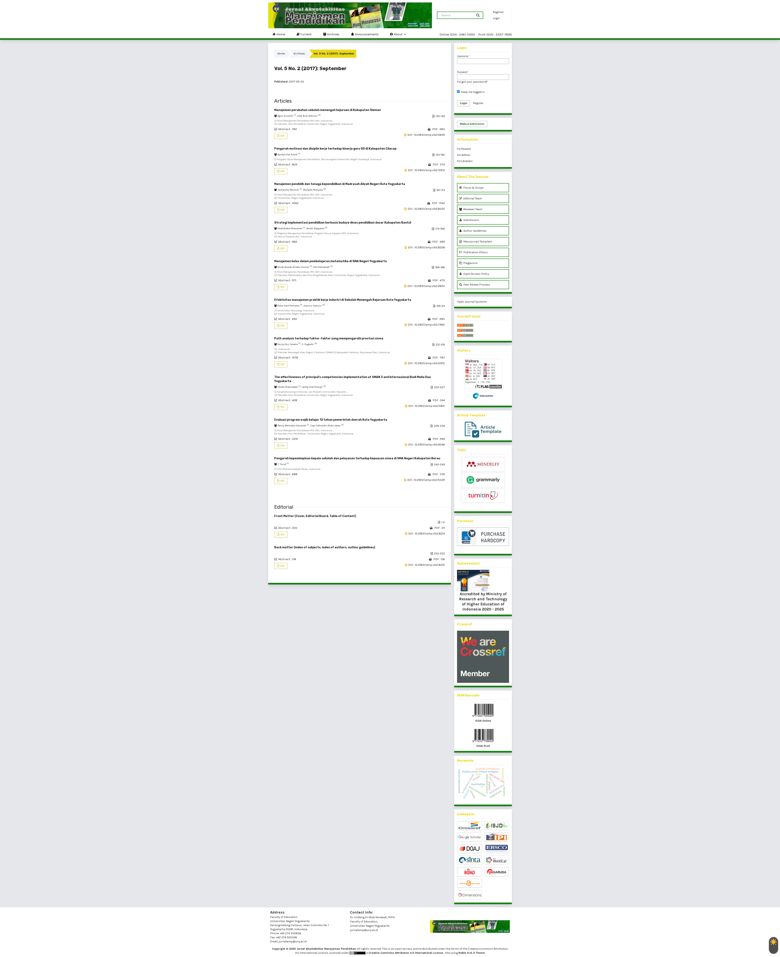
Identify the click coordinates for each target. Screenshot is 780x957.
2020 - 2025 (492, 609)
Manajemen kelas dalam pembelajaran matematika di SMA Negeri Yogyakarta (330, 261)
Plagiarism (470, 263)
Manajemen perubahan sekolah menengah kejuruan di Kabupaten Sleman (327, 110)
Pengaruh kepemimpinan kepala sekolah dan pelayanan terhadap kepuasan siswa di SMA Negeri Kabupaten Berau (357, 458)
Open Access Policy (476, 274)
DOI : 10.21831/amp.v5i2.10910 (426, 363)
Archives (332, 34)
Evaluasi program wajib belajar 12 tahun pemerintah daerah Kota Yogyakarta (330, 419)
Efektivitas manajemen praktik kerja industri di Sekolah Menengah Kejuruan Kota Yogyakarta (342, 300)
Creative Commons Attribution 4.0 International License (406, 953)
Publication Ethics (475, 252)
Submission (471, 220)
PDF (282, 135)
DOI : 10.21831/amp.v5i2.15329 (426, 480)
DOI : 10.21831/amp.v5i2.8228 (426, 247)
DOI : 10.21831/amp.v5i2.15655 (426, 286)
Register (498, 12)
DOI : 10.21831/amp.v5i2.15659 (426, 135)
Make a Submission (472, 123)
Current (306, 34)
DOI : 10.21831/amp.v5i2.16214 (426, 533)
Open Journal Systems (472, 301)
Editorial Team (472, 198)
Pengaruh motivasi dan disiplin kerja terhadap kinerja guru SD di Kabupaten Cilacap (335, 148)
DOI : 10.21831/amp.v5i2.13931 (426, 170)
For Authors (463, 154)
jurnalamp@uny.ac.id (364, 930)
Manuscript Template (477, 241)
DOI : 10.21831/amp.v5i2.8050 (426, 209)
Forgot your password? (472, 82)
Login (496, 18)
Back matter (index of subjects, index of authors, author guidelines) (324, 547)
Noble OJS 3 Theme (471, 953)
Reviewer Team (472, 209)
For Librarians (465, 161)
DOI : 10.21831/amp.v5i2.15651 (426, 406)
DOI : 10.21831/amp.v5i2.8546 (426, 444)
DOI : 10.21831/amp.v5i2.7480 (426, 324)
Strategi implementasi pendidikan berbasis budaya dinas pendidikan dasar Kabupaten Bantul (342, 222)
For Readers (464, 148)
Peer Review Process (476, 284)
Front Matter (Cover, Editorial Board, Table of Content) (315, 516)
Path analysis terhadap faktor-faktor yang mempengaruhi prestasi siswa (328, 338)
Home (280, 34)
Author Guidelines (474, 230)
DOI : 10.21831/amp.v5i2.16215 (426, 565)
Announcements (366, 34)
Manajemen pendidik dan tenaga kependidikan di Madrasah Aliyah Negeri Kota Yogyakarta (339, 184)
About (398, 34)
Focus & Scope (473, 187)
